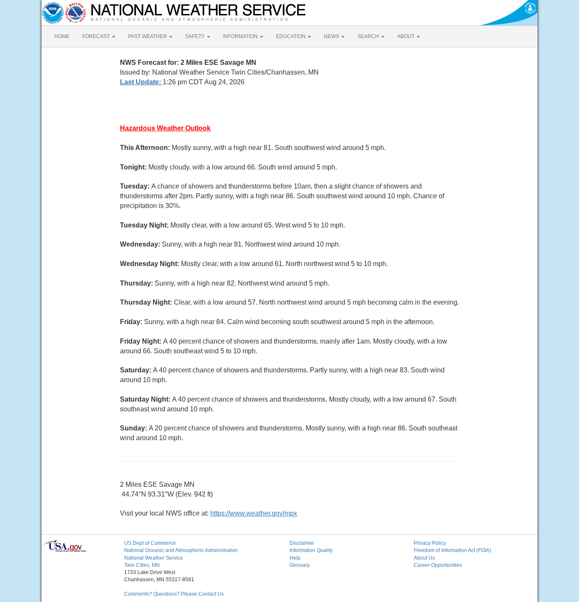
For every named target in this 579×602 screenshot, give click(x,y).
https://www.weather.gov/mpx (253, 513)
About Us (424, 558)
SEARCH (368, 36)
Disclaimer (302, 543)
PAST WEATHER (148, 36)
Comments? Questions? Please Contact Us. (174, 594)
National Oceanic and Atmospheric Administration (181, 550)
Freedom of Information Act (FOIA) (452, 550)
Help (295, 558)
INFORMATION (241, 36)
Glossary (300, 565)
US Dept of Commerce (150, 543)
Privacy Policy (430, 543)
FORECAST (96, 36)
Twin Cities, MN (142, 565)
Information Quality (311, 550)
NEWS (332, 36)
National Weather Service (153, 558)
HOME (62, 36)
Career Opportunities (438, 565)
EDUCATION (291, 36)
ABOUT (406, 36)
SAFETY (195, 36)
